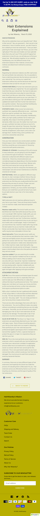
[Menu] (16, 20)
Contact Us (8, 437)
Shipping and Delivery (11, 429)
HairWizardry (22, 511)
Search (6, 441)
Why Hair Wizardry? (11, 467)
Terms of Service (10, 459)
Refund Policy (9, 455)
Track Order (8, 433)
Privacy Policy (9, 451)
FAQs (6, 425)
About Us (7, 463)
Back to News (21, 386)
